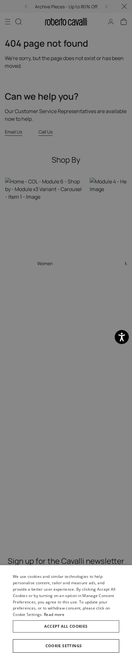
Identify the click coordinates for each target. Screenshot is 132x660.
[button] (66, 646)
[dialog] (66, 612)
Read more (54, 614)
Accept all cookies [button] (65, 626)
